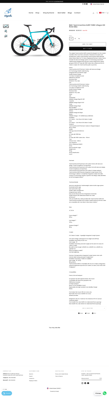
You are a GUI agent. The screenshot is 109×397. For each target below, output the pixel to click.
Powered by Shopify (54, 391)
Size (70, 35)
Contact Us (31, 378)
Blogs (70, 13)
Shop (37, 13)
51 (75, 38)
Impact (30, 376)
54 (79, 38)
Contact (77, 13)
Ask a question (87, 308)
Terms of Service (59, 376)
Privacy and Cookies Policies (61, 374)
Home (31, 13)
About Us (31, 374)
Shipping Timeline (33, 380)
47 (71, 38)
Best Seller (62, 13)
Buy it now (87, 48)
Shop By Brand (48, 13)
